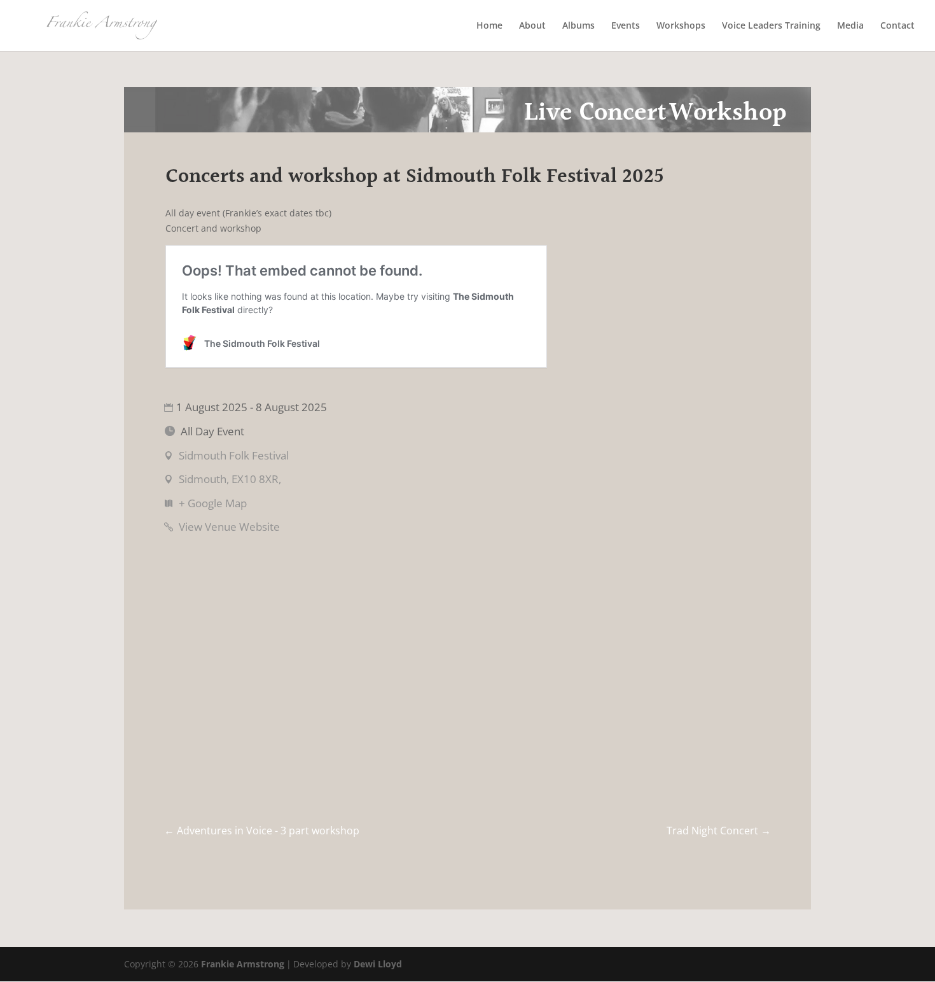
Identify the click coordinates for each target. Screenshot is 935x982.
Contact (897, 26)
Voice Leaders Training (771, 26)
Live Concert (595, 113)
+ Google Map (213, 503)
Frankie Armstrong (242, 964)
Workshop (728, 113)
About (532, 26)
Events (625, 26)
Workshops (680, 26)
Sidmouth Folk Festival (234, 455)
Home (489, 26)
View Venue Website (229, 526)
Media (850, 26)
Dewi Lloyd (378, 964)
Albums (578, 26)
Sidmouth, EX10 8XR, (230, 479)
